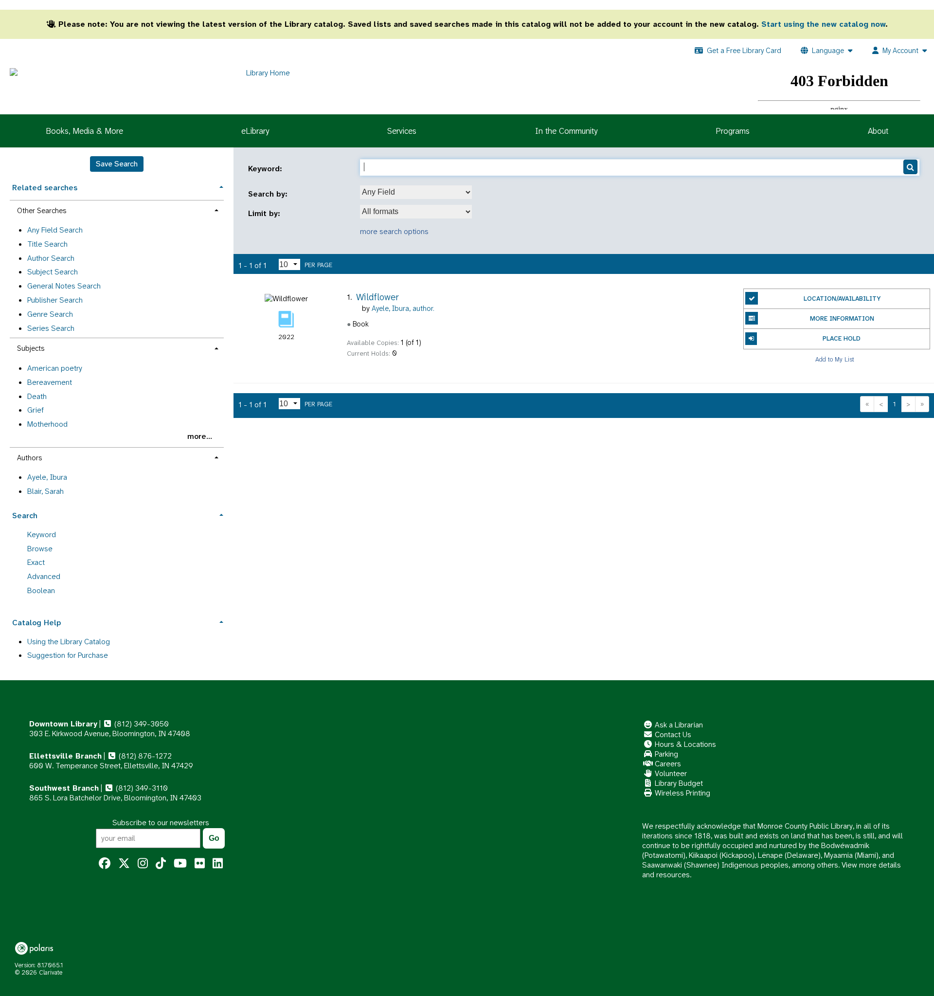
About (878, 131)
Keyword (41, 534)
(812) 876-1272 (144, 756)
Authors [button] (29, 458)
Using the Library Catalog (68, 641)
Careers (667, 764)
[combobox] (416, 192)
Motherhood (47, 424)
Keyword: (266, 169)
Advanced (43, 576)
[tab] (117, 187)
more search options (394, 231)
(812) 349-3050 (140, 724)
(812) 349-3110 (141, 788)
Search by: (269, 194)
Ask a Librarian (678, 725)
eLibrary (255, 131)
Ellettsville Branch (65, 756)
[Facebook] (104, 863)
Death (37, 396)
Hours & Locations (684, 744)
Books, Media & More (84, 131)
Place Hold (842, 338)
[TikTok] (161, 863)
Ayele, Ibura (47, 477)
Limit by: (265, 213)
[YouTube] (180, 863)
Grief (35, 410)
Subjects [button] (30, 348)
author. (403, 308)
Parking (665, 754)
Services (401, 131)
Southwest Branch (64, 788)
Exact (36, 562)
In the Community (566, 131)
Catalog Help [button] (36, 622)
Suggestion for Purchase (67, 655)
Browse (40, 548)
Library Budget (678, 783)
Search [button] (24, 515)
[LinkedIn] (218, 863)
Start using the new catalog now (823, 24)
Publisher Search (55, 300)
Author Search (50, 258)
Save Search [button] (117, 164)
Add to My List (834, 359)
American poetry (54, 368)
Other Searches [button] (41, 211)
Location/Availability (842, 298)
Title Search (47, 244)
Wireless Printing (681, 793)
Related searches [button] (44, 187)
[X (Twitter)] (124, 863)
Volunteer (670, 773)
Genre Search (50, 314)
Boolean (41, 590)
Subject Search (52, 272)
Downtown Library (63, 724)
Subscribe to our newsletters (160, 822)
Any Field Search (55, 230)
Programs (733, 131)
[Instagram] (143, 863)
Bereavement (49, 382)
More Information (842, 318)
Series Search (50, 328)
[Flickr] (200, 863)
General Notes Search (64, 286)
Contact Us (672, 734)
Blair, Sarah (45, 491)
